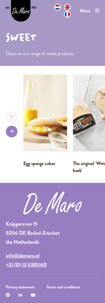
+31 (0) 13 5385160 (26, 265)
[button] (12, 117)
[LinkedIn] (20, 295)
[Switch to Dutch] (57, 7)
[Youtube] (33, 295)
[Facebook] (8, 295)
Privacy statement (20, 287)
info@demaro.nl (22, 256)
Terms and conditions (63, 287)
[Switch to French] (67, 14)
